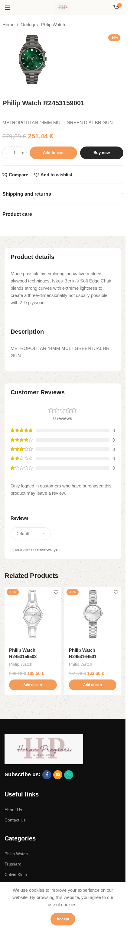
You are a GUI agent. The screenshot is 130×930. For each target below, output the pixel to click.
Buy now (101, 152)
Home (8, 24)
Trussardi (13, 864)
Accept (63, 919)
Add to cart (53, 152)
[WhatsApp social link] (68, 774)
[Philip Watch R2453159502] (33, 615)
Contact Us (15, 820)
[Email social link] (57, 774)
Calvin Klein (16, 874)
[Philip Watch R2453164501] (92, 615)
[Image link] (44, 748)
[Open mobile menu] (8, 8)
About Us (13, 809)
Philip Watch (53, 24)
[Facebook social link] (46, 774)
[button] (33, 684)
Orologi (28, 24)
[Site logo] (62, 7)
